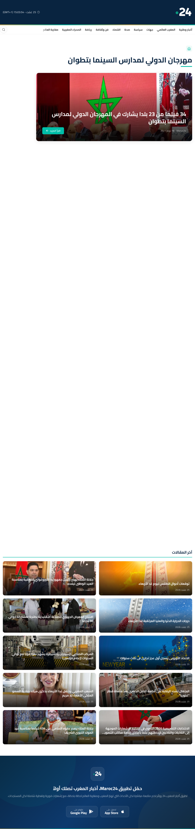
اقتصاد (116, 29)
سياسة (138, 29)
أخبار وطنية (185, 29)
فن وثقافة (102, 29)
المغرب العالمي (166, 29)
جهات (149, 29)
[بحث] (3, 29)
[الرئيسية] (189, 49)
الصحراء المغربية (71, 29)
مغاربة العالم (50, 29)
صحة (127, 29)
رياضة (88, 29)
